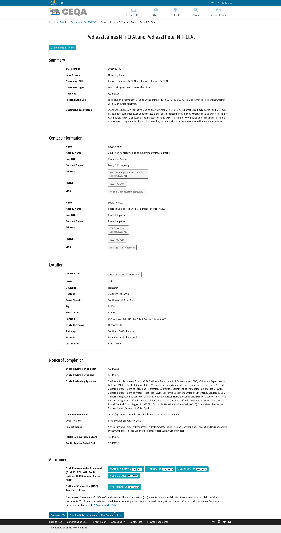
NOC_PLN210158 (124, 487)
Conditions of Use (77, 521)
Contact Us (214, 2)
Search (196, 15)
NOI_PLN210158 (123, 475)
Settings (228, 3)
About (155, 15)
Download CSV (58, 515)
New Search (107, 515)
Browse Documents (157, 521)
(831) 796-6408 (117, 183)
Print (119, 515)
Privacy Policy (99, 521)
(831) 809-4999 (117, 239)
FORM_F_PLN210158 (126, 469)
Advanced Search (218, 15)
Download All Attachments (83, 515)
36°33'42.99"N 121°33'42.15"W (125, 274)
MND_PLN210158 (192, 469)
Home (52, 22)
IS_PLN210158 (160, 469)
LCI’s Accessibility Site (104, 505)
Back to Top (55, 521)
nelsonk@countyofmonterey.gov (126, 191)
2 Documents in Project (62, 47)
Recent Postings (133, 15)
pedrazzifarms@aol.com (122, 247)
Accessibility (118, 521)
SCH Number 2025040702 (83, 22)
